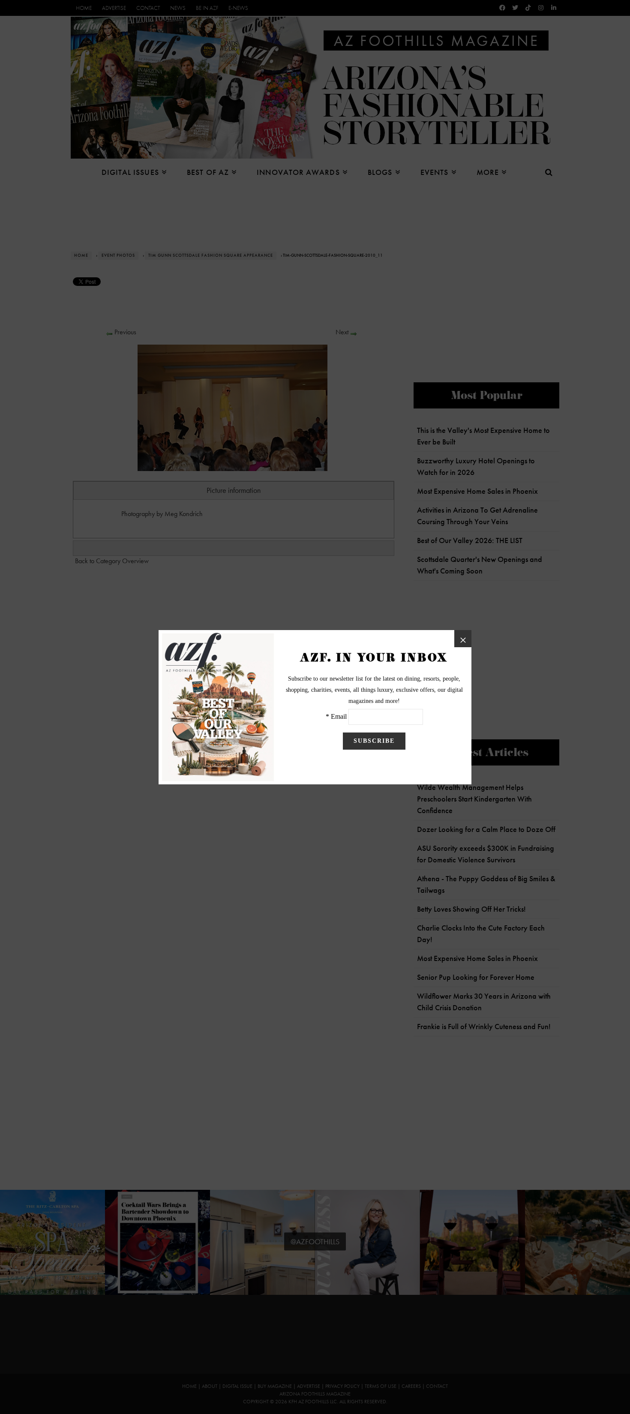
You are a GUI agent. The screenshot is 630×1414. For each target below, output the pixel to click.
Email (339, 716)
